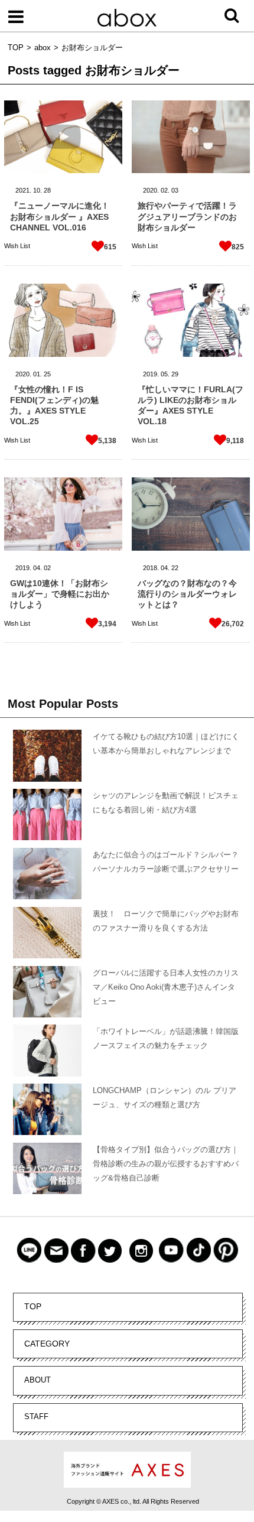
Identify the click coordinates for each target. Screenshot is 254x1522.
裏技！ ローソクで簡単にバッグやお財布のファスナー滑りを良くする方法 (166, 920)
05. (165, 374)
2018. (151, 567)
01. (37, 374)
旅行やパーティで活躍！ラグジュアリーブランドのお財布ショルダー (187, 216)
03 (174, 190)
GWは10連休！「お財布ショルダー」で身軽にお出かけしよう (59, 593)
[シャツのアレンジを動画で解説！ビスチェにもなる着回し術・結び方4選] (47, 816)
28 (47, 190)
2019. (151, 374)
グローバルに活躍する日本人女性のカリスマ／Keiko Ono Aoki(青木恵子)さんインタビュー (166, 987)
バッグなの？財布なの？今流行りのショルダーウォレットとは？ (187, 593)
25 (47, 374)
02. (165, 190)
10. (37, 190)
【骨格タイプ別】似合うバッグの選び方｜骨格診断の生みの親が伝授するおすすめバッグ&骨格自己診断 (166, 1163)
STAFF (36, 1416)
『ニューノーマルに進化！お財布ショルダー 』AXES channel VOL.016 (59, 216)
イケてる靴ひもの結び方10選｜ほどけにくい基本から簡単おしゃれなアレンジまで (166, 743)
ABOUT (37, 1379)
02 (47, 567)
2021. (23, 190)
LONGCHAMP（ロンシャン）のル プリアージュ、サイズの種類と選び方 (164, 1097)
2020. (151, 190)
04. (37, 567)
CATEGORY (47, 1343)
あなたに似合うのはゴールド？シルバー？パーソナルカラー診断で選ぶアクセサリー (166, 861)
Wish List (17, 245)
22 (174, 567)
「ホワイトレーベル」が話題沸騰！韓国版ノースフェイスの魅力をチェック (166, 1038)
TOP (32, 1306)
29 (174, 374)
